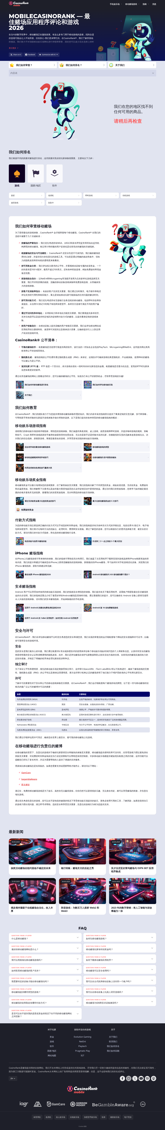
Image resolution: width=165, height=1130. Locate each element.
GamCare (26, 772)
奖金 (52, 1036)
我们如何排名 (113, 1046)
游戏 (52, 1041)
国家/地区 (51, 1050)
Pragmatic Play (82, 1050)
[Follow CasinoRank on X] (135, 1078)
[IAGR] (24, 1104)
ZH (12, 1078)
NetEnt (82, 1041)
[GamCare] (56, 1104)
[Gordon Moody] (78, 1104)
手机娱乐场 (115, 4)
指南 (145, 4)
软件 (52, 1046)
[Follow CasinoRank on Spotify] (147, 1078)
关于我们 (113, 1036)
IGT (82, 1055)
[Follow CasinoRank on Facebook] (122, 1078)
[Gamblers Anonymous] (37, 1104)
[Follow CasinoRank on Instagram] (128, 1078)
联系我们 (113, 1041)
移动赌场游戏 (131, 4)
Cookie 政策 (83, 1126)
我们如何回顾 (113, 1050)
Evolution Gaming (82, 1036)
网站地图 (52, 1055)
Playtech (82, 1046)
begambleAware (29, 779)
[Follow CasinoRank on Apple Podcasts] (153, 1078)
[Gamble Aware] (113, 1104)
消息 (154, 4)
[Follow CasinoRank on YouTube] (141, 1078)
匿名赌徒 (25, 784)
